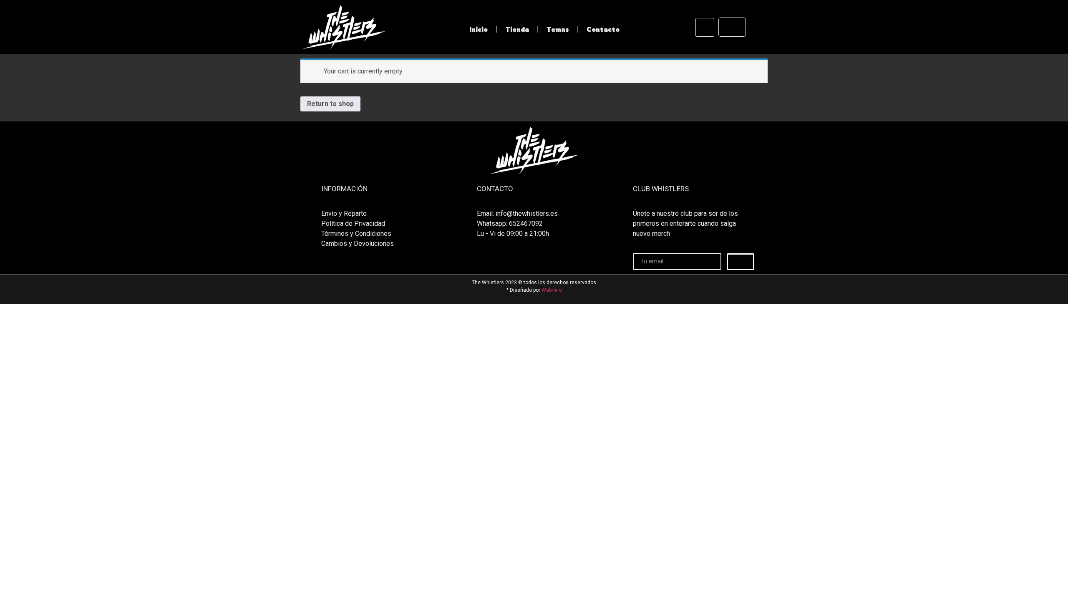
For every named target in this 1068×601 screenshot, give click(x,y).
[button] (704, 27)
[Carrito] (732, 27)
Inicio (478, 29)
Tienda (517, 29)
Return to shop (330, 104)
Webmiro (552, 290)
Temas (558, 29)
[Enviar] (740, 261)
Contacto (603, 29)
